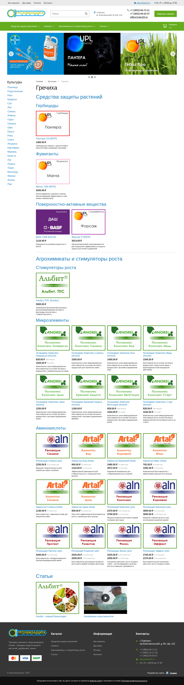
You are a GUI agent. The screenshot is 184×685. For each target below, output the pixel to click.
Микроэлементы (52, 320)
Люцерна (12, 143)
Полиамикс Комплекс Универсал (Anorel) (47, 354)
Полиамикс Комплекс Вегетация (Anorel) (118, 403)
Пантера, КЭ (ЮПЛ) (46, 138)
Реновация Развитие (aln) (85, 551)
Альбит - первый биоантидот (51, 616)
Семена (47, 26)
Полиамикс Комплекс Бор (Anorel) (121, 354)
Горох (10, 119)
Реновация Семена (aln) (49, 461)
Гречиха (11, 123)
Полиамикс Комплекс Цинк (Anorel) (50, 403)
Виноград (12, 172)
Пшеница (12, 87)
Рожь (10, 135)
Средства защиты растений (24, 26)
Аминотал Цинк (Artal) (83, 507)
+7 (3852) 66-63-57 (140, 14)
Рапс (10, 95)
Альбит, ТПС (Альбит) (47, 300)
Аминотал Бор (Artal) (83, 461)
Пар (9, 184)
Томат (10, 168)
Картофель (13, 148)
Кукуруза (12, 99)
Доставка (26, 3)
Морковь (12, 152)
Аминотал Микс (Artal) (154, 461)
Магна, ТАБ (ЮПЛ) (46, 186)
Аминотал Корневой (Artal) (121, 461)
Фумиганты (47, 153)
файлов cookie (96, 681)
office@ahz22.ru (143, 3)
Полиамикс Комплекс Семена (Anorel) (87, 354)
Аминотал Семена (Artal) (49, 507)
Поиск (87, 14)
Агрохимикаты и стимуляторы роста (76, 26)
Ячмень (11, 115)
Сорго (10, 139)
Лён (9, 107)
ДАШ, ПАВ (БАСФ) (46, 237)
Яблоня (11, 176)
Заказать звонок (165, 14)
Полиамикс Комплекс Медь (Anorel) (157, 354)
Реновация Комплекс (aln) (121, 507)
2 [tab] (92, 77)
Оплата (37, 3)
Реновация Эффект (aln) (156, 551)
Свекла (11, 111)
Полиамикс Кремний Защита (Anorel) (87, 403)
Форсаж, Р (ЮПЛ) (81, 237)
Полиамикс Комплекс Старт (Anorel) (158, 403)
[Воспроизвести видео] (105, 598)
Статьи (103, 26)
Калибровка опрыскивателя (99, 616)
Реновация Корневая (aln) (157, 507)
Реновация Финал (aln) (119, 551)
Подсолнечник (15, 91)
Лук (9, 160)
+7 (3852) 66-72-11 (140, 10)
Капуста (11, 156)
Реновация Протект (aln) (49, 551)
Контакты (48, 3)
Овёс (10, 127)
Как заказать (14, 3)
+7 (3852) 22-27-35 (149, 652)
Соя (9, 103)
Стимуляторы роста (56, 267)
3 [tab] (95, 77)
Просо (10, 131)
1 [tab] (89, 77)
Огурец (11, 164)
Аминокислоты (51, 428)
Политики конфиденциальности (134, 681)
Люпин (11, 180)
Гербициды (47, 105)
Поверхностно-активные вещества (71, 204)
